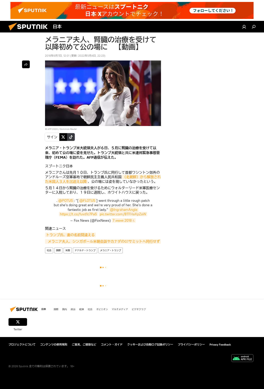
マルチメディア (120, 309)
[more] (26, 64)
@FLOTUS (87, 200)
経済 (81, 309)
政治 (73, 309)
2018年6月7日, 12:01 (57, 55)
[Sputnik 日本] (29, 31)
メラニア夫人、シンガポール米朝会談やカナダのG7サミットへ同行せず (104, 241)
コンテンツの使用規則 (53, 344)
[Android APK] (242, 358)
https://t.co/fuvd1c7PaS (78, 214)
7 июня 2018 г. (124, 220)
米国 (67, 250)
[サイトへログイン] (244, 27)
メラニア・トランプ (110, 250)
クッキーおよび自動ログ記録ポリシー (150, 344)
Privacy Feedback (220, 344)
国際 (58, 250)
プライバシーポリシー (191, 344)
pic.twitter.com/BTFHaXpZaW (123, 214)
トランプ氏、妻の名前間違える (70, 235)
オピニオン (102, 309)
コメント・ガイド (112, 344)
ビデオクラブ (139, 309)
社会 (49, 250)
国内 (64, 309)
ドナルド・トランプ (85, 250)
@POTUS (65, 200)
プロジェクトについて (22, 344)
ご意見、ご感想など (84, 344)
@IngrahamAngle (123, 209)
